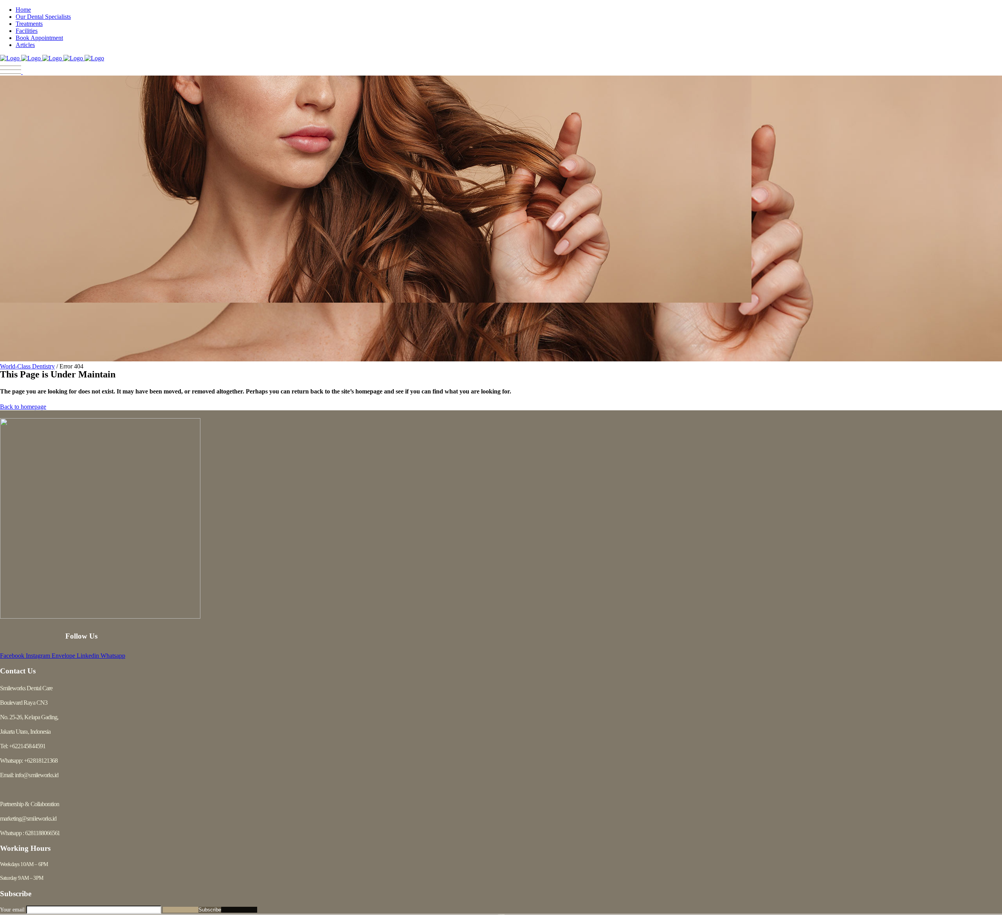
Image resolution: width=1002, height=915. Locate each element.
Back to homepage (23, 406)
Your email (13, 910)
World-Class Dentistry (27, 366)
